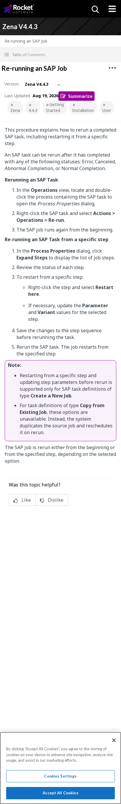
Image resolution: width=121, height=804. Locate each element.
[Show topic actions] (112, 68)
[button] (60, 54)
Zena (15, 110)
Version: (11, 84)
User (106, 110)
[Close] (113, 740)
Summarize (80, 96)
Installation (83, 110)
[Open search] (94, 8)
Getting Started (55, 107)
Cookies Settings (60, 776)
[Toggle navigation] (112, 8)
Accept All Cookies (60, 792)
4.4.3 (32, 110)
